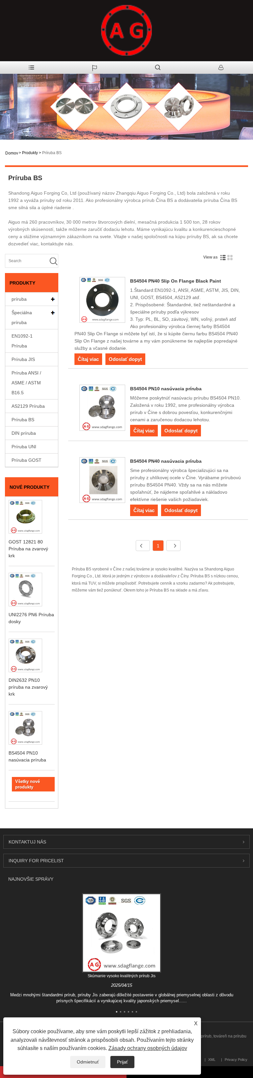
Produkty (30, 153)
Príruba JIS (23, 359)
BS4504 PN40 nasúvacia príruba (166, 461)
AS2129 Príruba (28, 406)
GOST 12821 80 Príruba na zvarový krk (28, 548)
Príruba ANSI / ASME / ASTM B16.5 (26, 382)
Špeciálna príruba (22, 317)
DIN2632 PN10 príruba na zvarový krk (28, 687)
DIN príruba (24, 433)
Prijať (122, 1061)
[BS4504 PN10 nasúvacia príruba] (102, 409)
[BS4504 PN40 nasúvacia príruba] (102, 481)
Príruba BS (52, 153)
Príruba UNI (24, 446)
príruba (19, 299)
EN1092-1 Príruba (22, 340)
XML (211, 1060)
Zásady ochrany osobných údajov (147, 1048)
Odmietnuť (88, 1061)
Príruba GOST (27, 460)
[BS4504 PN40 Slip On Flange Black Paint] (102, 301)
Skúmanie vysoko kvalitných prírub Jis (121, 976)
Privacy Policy (236, 1060)
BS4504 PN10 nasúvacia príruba (166, 388)
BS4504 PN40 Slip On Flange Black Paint (175, 281)
